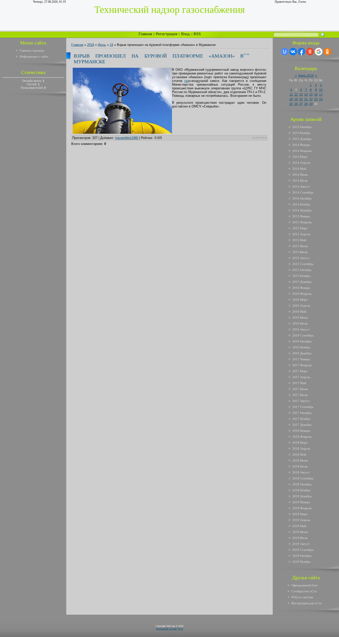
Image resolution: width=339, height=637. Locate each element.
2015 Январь (301, 216)
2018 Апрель (301, 448)
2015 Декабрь (302, 282)
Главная (145, 34)
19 (296, 99)
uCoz (180, 628)
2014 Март (300, 157)
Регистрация (166, 34)
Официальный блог (304, 585)
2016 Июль (300, 323)
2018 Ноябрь (301, 490)
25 (291, 104)
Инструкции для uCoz (306, 603)
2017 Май (299, 383)
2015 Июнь (300, 246)
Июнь (102, 45)
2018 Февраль (302, 436)
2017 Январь (301, 359)
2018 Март (300, 442)
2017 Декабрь (302, 425)
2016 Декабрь (302, 353)
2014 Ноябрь (301, 204)
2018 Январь (301, 431)
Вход (185, 34)
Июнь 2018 (306, 75)
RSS (197, 34)
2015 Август (301, 258)
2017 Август (301, 401)
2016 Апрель (301, 305)
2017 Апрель (301, 377)
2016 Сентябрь (302, 335)
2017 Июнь (300, 389)
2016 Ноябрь (301, 347)
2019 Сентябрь (302, 550)
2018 (90, 45)
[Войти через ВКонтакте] (293, 51)
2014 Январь (301, 145)
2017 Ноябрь (301, 419)
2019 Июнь (300, 532)
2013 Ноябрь (301, 133)
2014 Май (299, 168)
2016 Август (301, 329)
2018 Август (301, 472)
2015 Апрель (301, 234)
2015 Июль (300, 252)
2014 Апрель (301, 163)
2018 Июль (300, 466)
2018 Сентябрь (302, 478)
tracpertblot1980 (126, 138)
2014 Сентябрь (302, 192)
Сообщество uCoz (304, 591)
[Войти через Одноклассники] (327, 51)
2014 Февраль (302, 151)
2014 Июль (300, 180)
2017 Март (300, 371)
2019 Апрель (301, 520)
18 (291, 99)
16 (316, 94)
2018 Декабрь (302, 496)
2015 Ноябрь (301, 276)
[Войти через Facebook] (301, 51)
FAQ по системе (302, 597)
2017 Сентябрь (302, 407)
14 (306, 94)
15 (311, 94)
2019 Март (300, 514)
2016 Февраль (302, 294)
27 (301, 104)
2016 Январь (301, 288)
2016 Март (300, 300)
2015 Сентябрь (302, 264)
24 (111, 45)
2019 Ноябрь (301, 562)
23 (316, 99)
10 (321, 90)
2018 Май (299, 454)
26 (296, 104)
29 (311, 104)
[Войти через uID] (284, 51)
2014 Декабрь (302, 210)
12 (296, 94)
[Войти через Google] (319, 52)
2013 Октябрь (302, 127)
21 (306, 99)
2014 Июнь (300, 174)
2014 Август (301, 186)
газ (186, 81)
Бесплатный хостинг (166, 628)
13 (301, 94)
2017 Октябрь (302, 413)
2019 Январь (301, 502)
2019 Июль (300, 538)
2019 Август (301, 544)
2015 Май (299, 240)
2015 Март (300, 228)
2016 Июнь (300, 317)
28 (306, 104)
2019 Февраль (302, 508)
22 (311, 99)
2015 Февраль (302, 222)
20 (301, 99)
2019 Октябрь (302, 556)
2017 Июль (300, 395)
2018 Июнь (300, 460)
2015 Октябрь (302, 270)
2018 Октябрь (302, 484)
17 (321, 94)
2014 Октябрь (302, 198)
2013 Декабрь (302, 139)
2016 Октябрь (302, 341)
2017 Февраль (302, 365)
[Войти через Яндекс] (310, 51)
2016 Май (299, 311)
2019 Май (299, 526)
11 (291, 94)
